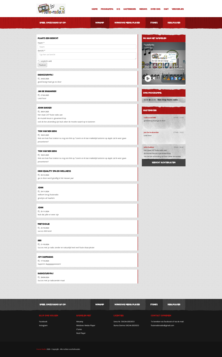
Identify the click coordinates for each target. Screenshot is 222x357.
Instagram (43, 325)
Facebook (43, 321)
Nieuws (143, 9)
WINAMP (99, 22)
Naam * (41, 43)
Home (95, 9)
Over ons (155, 9)
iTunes (154, 22)
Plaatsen (42, 65)
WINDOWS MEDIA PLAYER (127, 22)
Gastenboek (129, 9)
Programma (107, 9)
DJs (118, 9)
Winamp (79, 321)
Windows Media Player (85, 325)
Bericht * (41, 50)
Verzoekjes (178, 9)
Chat (166, 9)
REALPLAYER (174, 22)
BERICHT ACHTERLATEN (163, 162)
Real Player (81, 333)
